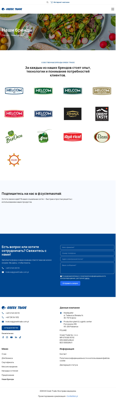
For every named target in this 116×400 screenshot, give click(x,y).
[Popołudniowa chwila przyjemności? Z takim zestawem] (67, 214)
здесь (87, 278)
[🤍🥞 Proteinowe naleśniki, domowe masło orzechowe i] (48, 214)
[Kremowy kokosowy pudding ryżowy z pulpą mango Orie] (86, 214)
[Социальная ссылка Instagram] (7, 337)
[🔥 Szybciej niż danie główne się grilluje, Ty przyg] (10, 214)
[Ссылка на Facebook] (3, 337)
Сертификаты (8, 362)
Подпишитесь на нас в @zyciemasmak (31, 193)
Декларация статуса (69, 365)
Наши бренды (8, 379)
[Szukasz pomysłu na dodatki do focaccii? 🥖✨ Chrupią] (105, 214)
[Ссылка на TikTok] (20, 337)
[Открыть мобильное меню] (112, 9)
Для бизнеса (7, 358)
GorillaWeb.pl (72, 396)
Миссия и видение (9, 366)
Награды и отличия (10, 371)
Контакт (63, 354)
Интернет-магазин (61, 2)
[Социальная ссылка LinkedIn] (16, 337)
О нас (4, 354)
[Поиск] (47, 2)
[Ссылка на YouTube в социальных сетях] (11, 337)
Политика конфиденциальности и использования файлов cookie (85, 359)
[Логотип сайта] (12, 9)
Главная (5, 35)
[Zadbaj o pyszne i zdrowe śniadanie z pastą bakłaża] (29, 214)
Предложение (8, 375)
